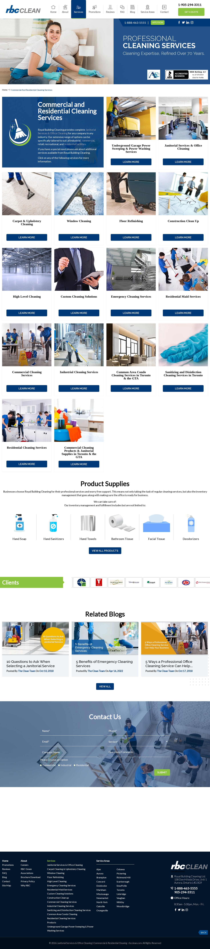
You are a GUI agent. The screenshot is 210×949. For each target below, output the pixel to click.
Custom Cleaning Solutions (60, 893)
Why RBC (25, 885)
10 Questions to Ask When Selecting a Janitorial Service (30, 663)
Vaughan (121, 898)
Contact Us (105, 717)
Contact (164, 12)
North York (102, 902)
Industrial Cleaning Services (60, 906)
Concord (100, 881)
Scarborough (123, 881)
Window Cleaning (55, 873)
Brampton (101, 877)
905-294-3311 (184, 892)
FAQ (122, 12)
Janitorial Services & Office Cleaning (65, 864)
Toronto (121, 889)
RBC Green (26, 869)
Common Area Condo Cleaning (62, 914)
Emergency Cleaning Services (61, 885)
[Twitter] (183, 23)
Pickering (121, 873)
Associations (27, 873)
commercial (88, 140)
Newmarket (102, 898)
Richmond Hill (123, 877)
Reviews (110, 12)
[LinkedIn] (187, 23)
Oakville (100, 906)
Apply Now (157, 22)
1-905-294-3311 (190, 5)
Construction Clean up (58, 897)
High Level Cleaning (57, 881)
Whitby (120, 902)
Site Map (6, 885)
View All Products (105, 550)
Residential (82, 765)
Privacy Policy (28, 881)
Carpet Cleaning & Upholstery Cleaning (66, 869)
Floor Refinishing (55, 877)
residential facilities (75, 144)
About (65, 12)
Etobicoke (101, 885)
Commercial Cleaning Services (62, 901)
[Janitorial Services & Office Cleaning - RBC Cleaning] (23, 12)
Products (51, 922)
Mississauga (102, 894)
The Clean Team (26, 670)
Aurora (99, 873)
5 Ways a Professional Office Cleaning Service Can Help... (169, 663)
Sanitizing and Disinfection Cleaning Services (69, 910)
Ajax (98, 869)
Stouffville (122, 885)
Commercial (49, 765)
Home (53, 12)
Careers (24, 864)
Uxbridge (121, 894)
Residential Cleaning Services (61, 918)
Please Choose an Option (54, 759)
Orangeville (102, 910)
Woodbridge (123, 906)
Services (78, 12)
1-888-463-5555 (135, 22)
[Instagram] (192, 23)
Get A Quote (191, 12)
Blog (132, 12)
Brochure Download (30, 877)
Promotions (94, 12)
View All (105, 686)
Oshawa (121, 869)
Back (203, 932)
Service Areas (147, 12)
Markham (101, 889)
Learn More (131, 161)
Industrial (66, 765)
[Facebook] (179, 23)
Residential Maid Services (59, 889)
